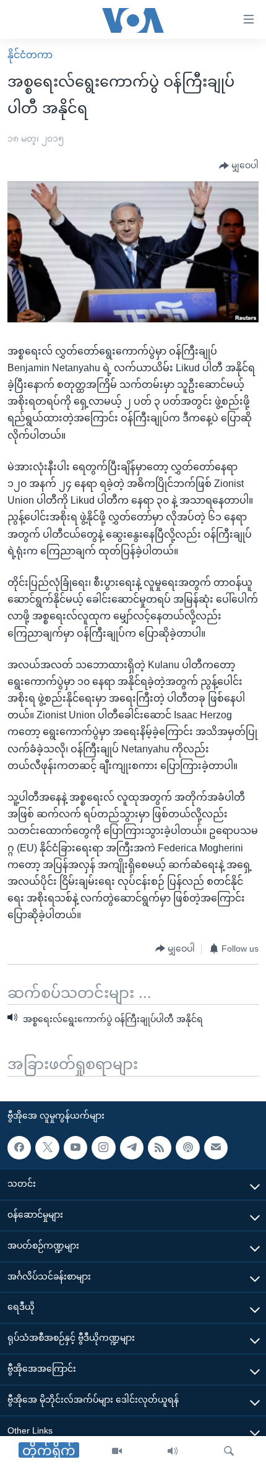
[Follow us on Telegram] (132, 1147)
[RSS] (159, 1147)
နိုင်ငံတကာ (30, 54)
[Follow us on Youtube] (75, 1147)
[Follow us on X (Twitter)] (47, 1147)
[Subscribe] (216, 1147)
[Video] (116, 1451)
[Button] (239, 165)
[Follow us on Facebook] (19, 1147)
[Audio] (172, 1451)
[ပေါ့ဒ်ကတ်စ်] (187, 1147)
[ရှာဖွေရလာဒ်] (228, 1451)
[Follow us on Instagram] (103, 1147)
